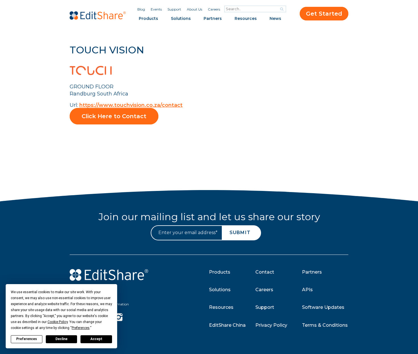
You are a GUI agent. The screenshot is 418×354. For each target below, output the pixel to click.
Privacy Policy (271, 325)
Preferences (26, 339)
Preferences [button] (81, 328)
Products (148, 18)
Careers (214, 9)
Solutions (181, 18)
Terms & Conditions (325, 325)
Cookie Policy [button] (57, 322)
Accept (96, 339)
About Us (194, 9)
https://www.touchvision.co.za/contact (131, 105)
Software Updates (323, 307)
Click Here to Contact (114, 116)
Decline (61, 339)
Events (156, 9)
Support (174, 9)
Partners (213, 18)
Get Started (324, 13)
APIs (307, 289)
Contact (264, 272)
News (275, 18)
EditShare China (227, 325)
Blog (141, 9)
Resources (246, 18)
